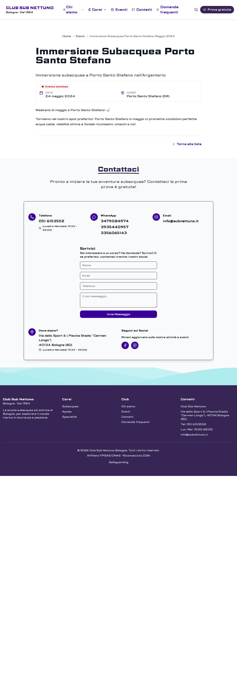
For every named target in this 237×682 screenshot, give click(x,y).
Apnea (66, 411)
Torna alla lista (189, 144)
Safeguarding (118, 462)
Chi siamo (128, 406)
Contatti (127, 417)
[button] (73, 9)
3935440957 (114, 226)
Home (66, 36)
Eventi (80, 36)
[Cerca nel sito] (196, 9)
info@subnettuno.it (181, 221)
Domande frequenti (135, 422)
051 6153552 (51, 221)
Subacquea (70, 406)
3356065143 (114, 232)
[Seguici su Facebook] (125, 345)
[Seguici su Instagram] (134, 345)
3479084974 (115, 221)
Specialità (69, 417)
